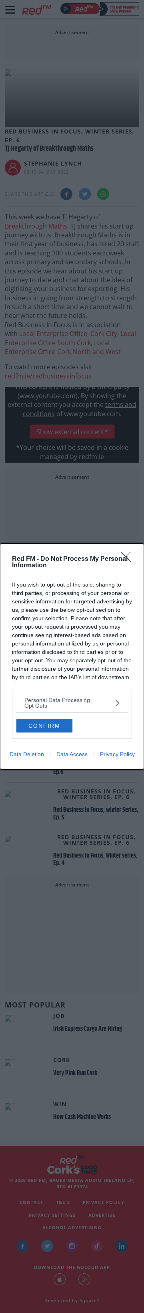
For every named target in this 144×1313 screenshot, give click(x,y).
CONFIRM (44, 725)
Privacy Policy (117, 754)
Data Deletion (27, 754)
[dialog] (72, 656)
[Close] (128, 559)
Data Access (72, 754)
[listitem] (72, 702)
